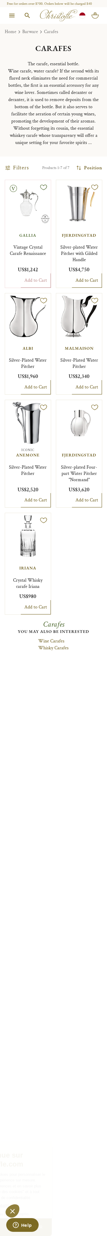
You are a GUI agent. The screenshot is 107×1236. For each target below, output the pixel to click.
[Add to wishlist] (43, 187)
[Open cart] (95, 15)
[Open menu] (12, 15)
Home (10, 32)
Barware (30, 32)
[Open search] (27, 15)
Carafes (51, 32)
